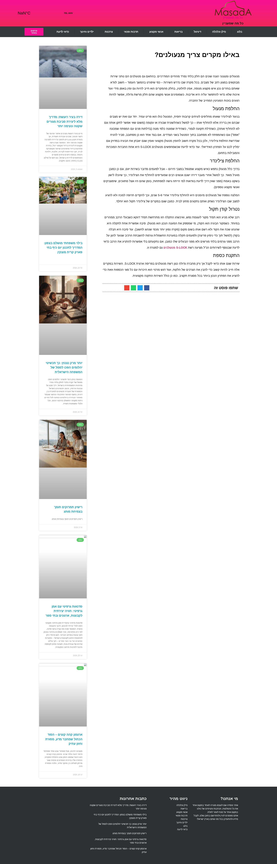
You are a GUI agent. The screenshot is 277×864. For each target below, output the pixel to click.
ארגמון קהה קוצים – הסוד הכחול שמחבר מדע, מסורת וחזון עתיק (63, 739)
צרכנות (109, 31)
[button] (146, 287)
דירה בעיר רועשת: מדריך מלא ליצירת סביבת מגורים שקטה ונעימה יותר (64, 121)
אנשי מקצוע (156, 31)
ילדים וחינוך (87, 31)
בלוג (239, 31)
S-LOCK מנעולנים (175, 247)
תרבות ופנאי (131, 31)
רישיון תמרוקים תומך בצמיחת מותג (130, 833)
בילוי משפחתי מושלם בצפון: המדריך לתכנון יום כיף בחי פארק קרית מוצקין (63, 247)
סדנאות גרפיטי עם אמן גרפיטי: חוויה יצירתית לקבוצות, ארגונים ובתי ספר (64, 611)
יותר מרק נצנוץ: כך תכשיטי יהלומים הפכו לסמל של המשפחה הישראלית (64, 367)
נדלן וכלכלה (219, 31)
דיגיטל (197, 31)
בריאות (178, 31)
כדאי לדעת (63, 31)
